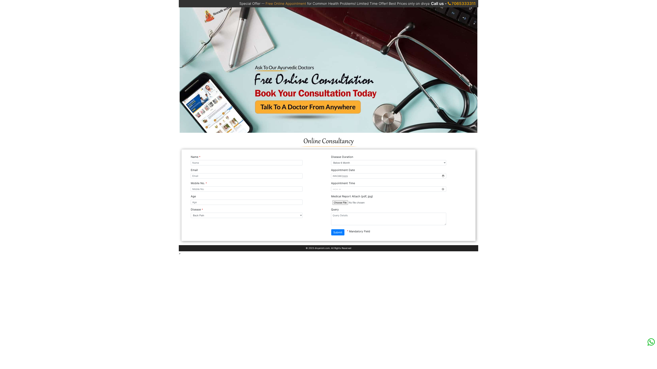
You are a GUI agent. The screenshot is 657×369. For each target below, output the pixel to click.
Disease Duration (342, 157)
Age (193, 196)
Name (195, 157)
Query (335, 209)
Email (194, 170)
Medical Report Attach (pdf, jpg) (352, 196)
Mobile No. (199, 183)
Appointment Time (343, 183)
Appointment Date (343, 170)
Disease (197, 209)
